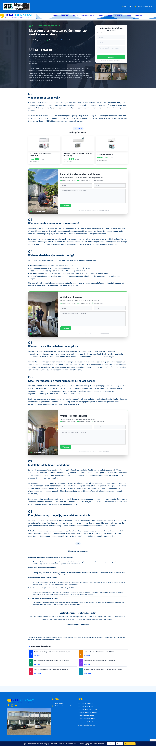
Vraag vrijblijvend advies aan (78, 624)
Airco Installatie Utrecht (86, 716)
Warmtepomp (86, 16)
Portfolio (118, 16)
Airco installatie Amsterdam (88, 713)
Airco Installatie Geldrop (86, 719)
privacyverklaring (105, 210)
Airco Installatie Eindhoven (87, 710)
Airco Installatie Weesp (86, 703)
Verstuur (65, 206)
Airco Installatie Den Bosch (87, 722)
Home (55, 16)
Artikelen (138, 16)
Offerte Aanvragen (105, 16)
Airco (73, 16)
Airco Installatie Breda (85, 706)
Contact (128, 16)
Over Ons (64, 16)
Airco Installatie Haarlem (86, 725)
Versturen (111, 57)
